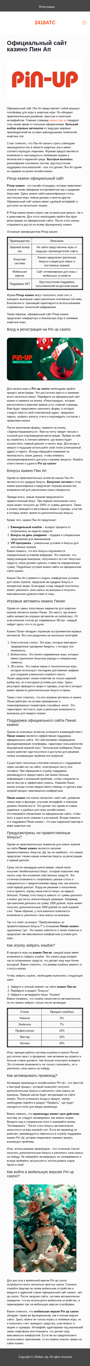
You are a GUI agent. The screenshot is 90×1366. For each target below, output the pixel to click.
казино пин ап (58, 120)
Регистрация (47, 6)
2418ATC (45, 22)
